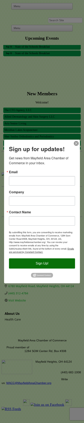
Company (16, 192)
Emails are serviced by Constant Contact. (41, 250)
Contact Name (20, 212)
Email (13, 172)
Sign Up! (42, 263)
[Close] (76, 143)
